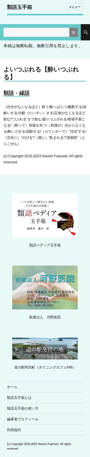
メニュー (75, 7)
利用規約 (14, 430)
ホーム (12, 387)
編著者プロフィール (22, 419)
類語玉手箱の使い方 (22, 408)
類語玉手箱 (19, 7)
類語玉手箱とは (19, 398)
